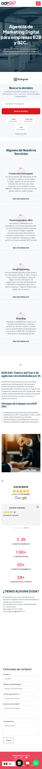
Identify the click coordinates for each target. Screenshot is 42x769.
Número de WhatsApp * (12, 684)
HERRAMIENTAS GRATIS (21, 755)
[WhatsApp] (35, 763)
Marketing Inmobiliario (17, 465)
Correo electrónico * (11, 694)
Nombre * (7, 674)
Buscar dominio (21, 111)
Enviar (8, 740)
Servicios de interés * (11, 704)
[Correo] (27, 763)
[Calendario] (19, 763)
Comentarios (8, 721)
